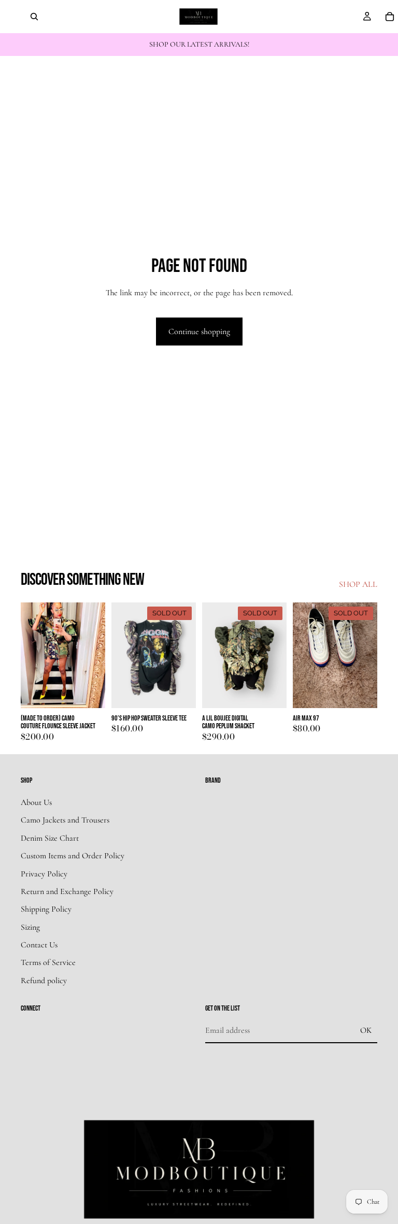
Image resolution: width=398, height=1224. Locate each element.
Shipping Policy (46, 909)
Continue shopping (199, 331)
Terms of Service (48, 963)
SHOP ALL (358, 584)
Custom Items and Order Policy (72, 856)
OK (366, 1030)
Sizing (30, 927)
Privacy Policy (44, 874)
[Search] (34, 16)
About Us (36, 802)
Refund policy (44, 980)
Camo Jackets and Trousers (65, 820)
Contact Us (39, 945)
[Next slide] (93, 655)
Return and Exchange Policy (67, 891)
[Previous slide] (32, 655)
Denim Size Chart (50, 838)
